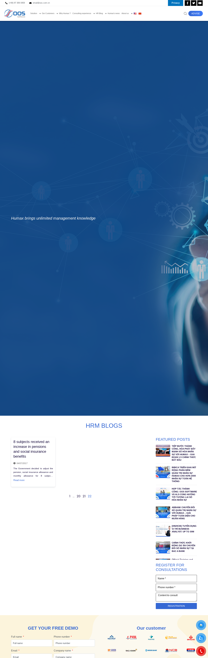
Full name (17, 636)
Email (14, 650)
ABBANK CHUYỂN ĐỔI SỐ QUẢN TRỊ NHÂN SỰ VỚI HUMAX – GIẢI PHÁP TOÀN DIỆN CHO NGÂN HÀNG (184, 513)
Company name (63, 650)
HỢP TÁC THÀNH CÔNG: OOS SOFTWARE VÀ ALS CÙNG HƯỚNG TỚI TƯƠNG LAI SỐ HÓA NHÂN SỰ (184, 494)
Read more (19, 480)
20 (78, 496)
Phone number (62, 636)
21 (84, 496)
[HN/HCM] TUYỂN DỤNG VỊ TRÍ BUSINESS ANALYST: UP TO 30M (184, 529)
